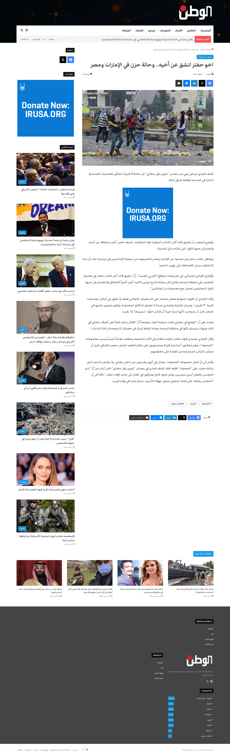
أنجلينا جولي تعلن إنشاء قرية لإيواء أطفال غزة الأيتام (47, 489)
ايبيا (192, 403)
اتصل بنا (35, 750)
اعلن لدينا (27, 750)
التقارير (191, 30)
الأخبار (178, 30)
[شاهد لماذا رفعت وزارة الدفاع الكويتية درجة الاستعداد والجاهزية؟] (190, 573)
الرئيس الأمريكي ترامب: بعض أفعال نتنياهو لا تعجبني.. (163, 39)
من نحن (75, 750)
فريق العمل (36, 39)
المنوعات (165, 30)
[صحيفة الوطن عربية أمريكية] (195, 12)
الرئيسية (206, 30)
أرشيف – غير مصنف (203, 698)
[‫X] (207, 681)
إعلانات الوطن (206, 736)
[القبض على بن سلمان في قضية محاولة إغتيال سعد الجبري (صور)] (39, 573)
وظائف (19, 750)
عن (44, 39)
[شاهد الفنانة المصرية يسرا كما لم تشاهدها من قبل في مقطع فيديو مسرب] (140, 573)
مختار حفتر (177, 403)
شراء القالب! (25, 39)
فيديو (151, 30)
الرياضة (126, 30)
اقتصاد (139, 30)
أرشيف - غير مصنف (197, 49)
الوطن (209, 74)
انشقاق (205, 403)
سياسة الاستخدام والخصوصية (60, 750)
